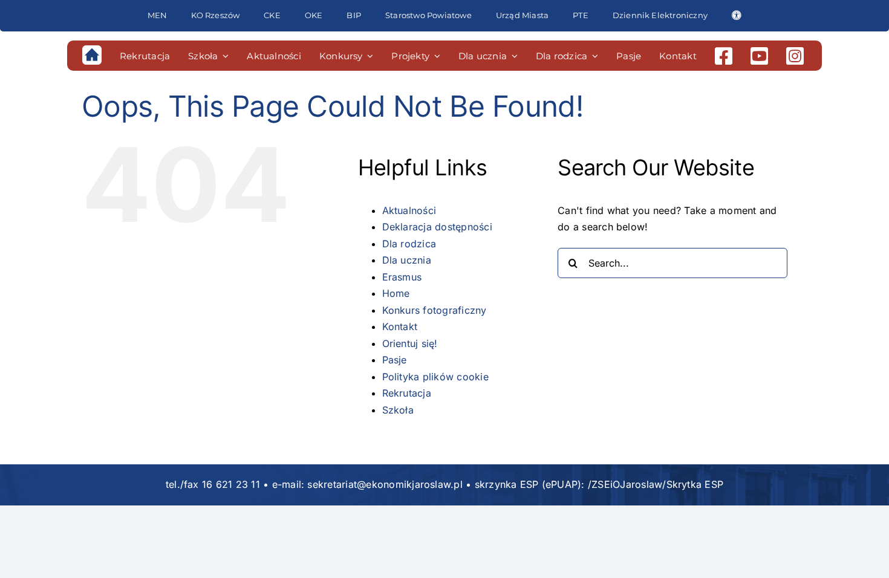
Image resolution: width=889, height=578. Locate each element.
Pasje (394, 360)
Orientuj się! (410, 343)
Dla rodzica (409, 244)
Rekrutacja (406, 393)
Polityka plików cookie (435, 377)
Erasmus (402, 277)
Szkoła (398, 410)
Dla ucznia (406, 260)
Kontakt (400, 326)
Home (396, 293)
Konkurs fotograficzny (434, 310)
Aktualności (409, 210)
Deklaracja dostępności (437, 227)
